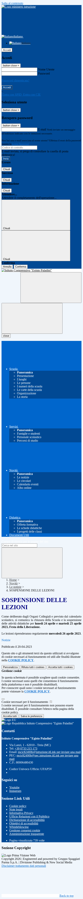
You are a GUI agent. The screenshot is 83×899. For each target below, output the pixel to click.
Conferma (20, 266)
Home (13, 580)
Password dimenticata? (15, 80)
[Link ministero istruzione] (19, 6)
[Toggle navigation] (32, 318)
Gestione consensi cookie (24, 830)
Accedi (7, 50)
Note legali (16, 809)
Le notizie (15, 586)
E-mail (42, 129)
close (6, 335)
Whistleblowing (19, 827)
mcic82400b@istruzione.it (49, 752)
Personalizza (10, 667)
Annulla (7, 266)
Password (44, 73)
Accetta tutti (60, 667)
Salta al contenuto (12, 3)
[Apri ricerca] (50, 287)
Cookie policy (17, 806)
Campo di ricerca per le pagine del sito (25, 541)
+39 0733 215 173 (26, 748)
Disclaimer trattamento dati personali (24, 865)
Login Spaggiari (20, 143)
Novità (13, 583)
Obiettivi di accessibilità (23, 823)
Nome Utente (46, 69)
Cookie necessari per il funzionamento (25, 701)
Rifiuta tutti (32, 667)
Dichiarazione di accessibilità (27, 820)
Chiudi (6, 169)
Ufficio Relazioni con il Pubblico (29, 816)
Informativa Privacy (21, 813)
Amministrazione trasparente (26, 834)
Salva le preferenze (31, 716)
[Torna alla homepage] (41, 270)
